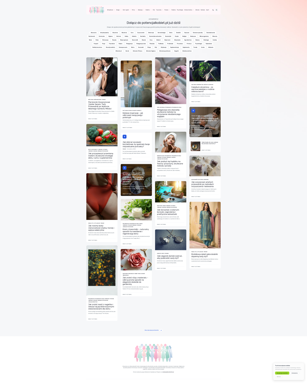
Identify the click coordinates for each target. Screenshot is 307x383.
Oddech (158, 40)
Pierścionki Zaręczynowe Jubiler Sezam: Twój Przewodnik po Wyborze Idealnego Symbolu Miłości (99, 105)
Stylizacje (163, 47)
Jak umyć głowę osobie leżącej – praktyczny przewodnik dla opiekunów (204, 120)
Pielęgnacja (129, 43)
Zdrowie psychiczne (164, 51)
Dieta (170, 32)
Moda (90, 40)
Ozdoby (215, 40)
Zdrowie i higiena (150, 51)
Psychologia (198, 43)
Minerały (214, 36)
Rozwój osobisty (110, 47)
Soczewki (141, 47)
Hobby (126, 36)
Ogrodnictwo (188, 40)
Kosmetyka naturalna (155, 36)
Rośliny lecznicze (97, 47)
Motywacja (105, 40)
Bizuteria (115, 32)
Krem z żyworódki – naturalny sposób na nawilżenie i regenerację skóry (136, 231)
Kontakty (142, 36)
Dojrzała (186, 32)
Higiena (110, 36)
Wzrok (127, 51)
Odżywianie (177, 40)
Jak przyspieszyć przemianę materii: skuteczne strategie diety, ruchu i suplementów (100, 155)
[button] (213, 9)
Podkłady (160, 43)
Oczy (151, 40)
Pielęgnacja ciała (141, 43)
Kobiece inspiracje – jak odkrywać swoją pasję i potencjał (133, 115)
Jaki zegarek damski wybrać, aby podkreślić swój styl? (169, 257)
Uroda (202, 47)
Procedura (180, 43)
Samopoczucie (123, 47)
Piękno (120, 43)
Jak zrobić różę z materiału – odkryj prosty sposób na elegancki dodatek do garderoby (135, 281)
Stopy (149, 47)
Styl (156, 47)
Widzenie (210, 47)
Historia (118, 36)
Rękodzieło (209, 43)
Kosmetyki (168, 36)
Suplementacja (174, 47)
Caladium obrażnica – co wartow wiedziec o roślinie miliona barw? (202, 89)
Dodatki (178, 32)
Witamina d (119, 51)
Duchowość (92, 36)
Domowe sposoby (198, 32)
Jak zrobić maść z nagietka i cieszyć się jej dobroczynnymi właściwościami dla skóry (101, 306)
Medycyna (193, 36)
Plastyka (152, 43)
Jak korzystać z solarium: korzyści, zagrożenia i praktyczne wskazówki (168, 212)
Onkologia (206, 40)
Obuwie (144, 40)
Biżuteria (124, 32)
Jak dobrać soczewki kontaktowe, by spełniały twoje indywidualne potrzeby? (136, 144)
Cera (132, 32)
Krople (177, 36)
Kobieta (134, 36)
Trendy (195, 47)
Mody (97, 40)
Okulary (197, 40)
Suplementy (186, 47)
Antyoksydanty (104, 32)
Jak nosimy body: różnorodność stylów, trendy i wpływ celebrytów (101, 228)
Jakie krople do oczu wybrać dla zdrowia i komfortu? (210, 142)
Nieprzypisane (124, 40)
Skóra (132, 47)
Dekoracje (151, 32)
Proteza (189, 43)
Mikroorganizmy (204, 36)
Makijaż (184, 36)
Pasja (103, 43)
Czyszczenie (140, 32)
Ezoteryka (102, 36)
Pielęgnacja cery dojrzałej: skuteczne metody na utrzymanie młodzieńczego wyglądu (169, 113)
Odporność (167, 40)
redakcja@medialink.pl (168, 372)
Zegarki (176, 51)
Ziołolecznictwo (187, 51)
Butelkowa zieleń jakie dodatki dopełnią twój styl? (204, 255)
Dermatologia (161, 32)
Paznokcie (112, 43)
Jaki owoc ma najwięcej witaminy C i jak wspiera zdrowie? (133, 179)
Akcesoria (93, 32)
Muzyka (114, 40)
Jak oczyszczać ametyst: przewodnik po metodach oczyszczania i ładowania (202, 184)
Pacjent (96, 43)
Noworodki (135, 40)
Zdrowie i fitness (137, 51)
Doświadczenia (211, 32)
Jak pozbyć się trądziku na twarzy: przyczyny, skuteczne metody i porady (170, 163)
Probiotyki (170, 43)
